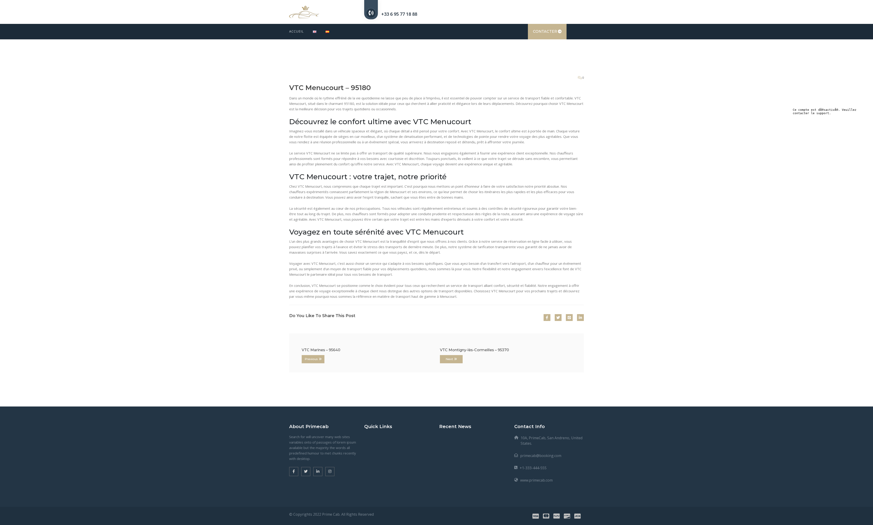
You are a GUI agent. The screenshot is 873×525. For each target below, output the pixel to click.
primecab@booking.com (540, 455)
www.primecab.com (536, 480)
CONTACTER (545, 31)
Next (450, 359)
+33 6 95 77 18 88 (399, 14)
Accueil (296, 31)
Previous (312, 359)
